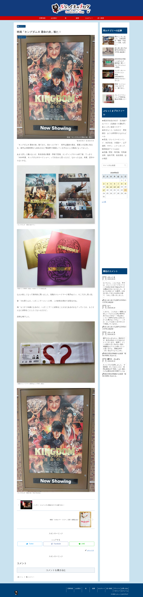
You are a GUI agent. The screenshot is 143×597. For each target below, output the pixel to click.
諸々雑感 (109, 588)
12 (111, 187)
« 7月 (104, 202)
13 (115, 187)
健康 (93, 588)
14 (118, 187)
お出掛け (78, 588)
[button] (125, 165)
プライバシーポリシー (117, 590)
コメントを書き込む (56, 570)
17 (104, 190)
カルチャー (22, 26)
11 (107, 187)
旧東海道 (70, 588)
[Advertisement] (114, 236)
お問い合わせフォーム (124, 590)
